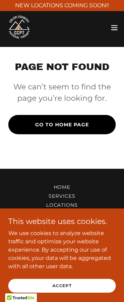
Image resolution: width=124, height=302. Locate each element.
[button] (114, 28)
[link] (19, 27)
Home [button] (62, 187)
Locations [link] (62, 205)
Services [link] (62, 196)
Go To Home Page (62, 124)
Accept (62, 285)
